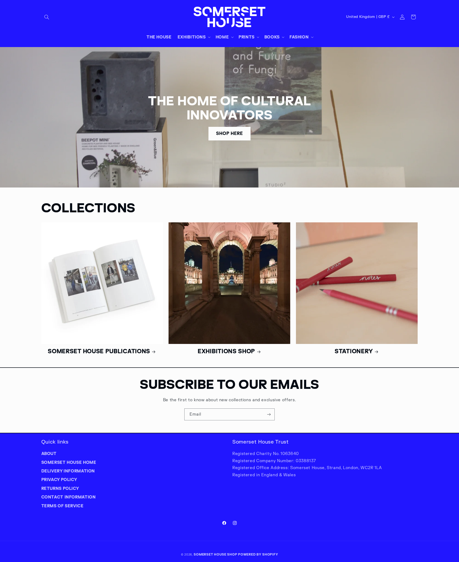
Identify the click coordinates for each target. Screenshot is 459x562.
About (49, 453)
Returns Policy (60, 488)
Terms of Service (62, 506)
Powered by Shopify (258, 554)
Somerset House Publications (99, 351)
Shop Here (229, 133)
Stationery (354, 351)
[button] (46, 16)
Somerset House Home (68, 462)
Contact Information (68, 497)
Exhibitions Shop (226, 351)
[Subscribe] (268, 414)
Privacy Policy (59, 479)
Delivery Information (68, 471)
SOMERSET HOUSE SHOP (215, 554)
